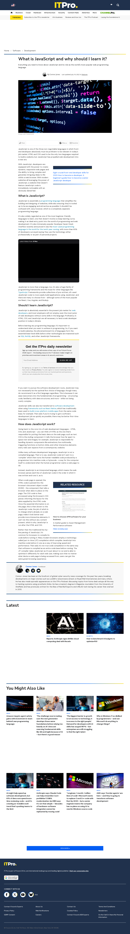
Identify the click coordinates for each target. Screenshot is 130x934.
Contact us (71, 907)
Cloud (28, 13)
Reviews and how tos (73, 17)
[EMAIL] (39, 570)
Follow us (64, 143)
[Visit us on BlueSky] (30, 894)
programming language (50, 201)
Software (17, 50)
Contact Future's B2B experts (78, 915)
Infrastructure (49, 13)
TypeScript (23, 292)
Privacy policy (9, 911)
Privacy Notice (37, 370)
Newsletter (75, 143)
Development (30, 50)
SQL (22, 336)
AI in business (57, 17)
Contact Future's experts (13, 907)
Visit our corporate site (78, 871)
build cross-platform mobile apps (44, 411)
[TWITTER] (28, 570)
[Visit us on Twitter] (14, 894)
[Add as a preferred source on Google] (11, 877)
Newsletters (103, 911)
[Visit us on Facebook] (6, 894)
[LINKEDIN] (33, 570)
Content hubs (73, 13)
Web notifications (42, 911)
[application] (48, 261)
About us (39, 907)
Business (19, 13)
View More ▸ (65, 848)
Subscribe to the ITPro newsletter (36, 17)
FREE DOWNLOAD (60, 529)
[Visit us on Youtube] (22, 894)
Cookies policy (72, 911)
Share (23, 143)
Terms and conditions (107, 907)
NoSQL (28, 336)
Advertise (86, 13)
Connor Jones (55, 74)
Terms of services (49, 368)
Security (61, 13)
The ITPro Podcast (91, 17)
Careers (38, 915)
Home (6, 50)
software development (64, 406)
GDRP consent (9, 915)
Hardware (37, 13)
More (95, 13)
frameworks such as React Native (42, 408)
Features (85, 74)
